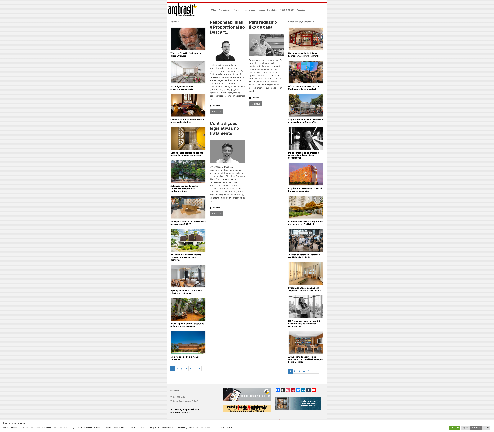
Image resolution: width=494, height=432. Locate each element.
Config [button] (486, 428)
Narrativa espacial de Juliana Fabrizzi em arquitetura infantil (303, 54)
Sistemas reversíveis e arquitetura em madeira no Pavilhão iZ (305, 222)
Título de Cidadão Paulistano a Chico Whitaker (185, 54)
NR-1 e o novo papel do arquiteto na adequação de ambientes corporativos (304, 323)
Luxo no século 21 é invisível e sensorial (185, 358)
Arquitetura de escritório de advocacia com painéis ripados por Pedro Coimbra (305, 359)
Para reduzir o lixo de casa (263, 25)
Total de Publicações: (181, 401)
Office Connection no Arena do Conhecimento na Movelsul (303, 87)
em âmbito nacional (180, 412)
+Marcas (261, 10)
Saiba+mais (476, 428)
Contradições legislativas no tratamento (224, 128)
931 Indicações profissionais (184, 409)
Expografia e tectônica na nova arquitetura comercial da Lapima (304, 289)
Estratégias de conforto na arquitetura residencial (183, 87)
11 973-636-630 (287, 10)
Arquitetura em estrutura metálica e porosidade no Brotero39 (305, 120)
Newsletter (272, 10)
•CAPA (213, 10)
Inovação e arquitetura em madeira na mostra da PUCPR (188, 222)
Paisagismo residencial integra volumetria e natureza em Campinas (185, 257)
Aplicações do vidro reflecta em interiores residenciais (186, 291)
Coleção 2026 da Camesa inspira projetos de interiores (187, 120)
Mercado (216, 106)
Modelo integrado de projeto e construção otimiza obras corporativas (303, 155)
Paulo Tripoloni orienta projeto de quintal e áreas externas (187, 324)
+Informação (249, 10)
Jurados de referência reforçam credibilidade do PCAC (304, 256)
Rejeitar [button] (465, 428)
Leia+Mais (216, 112)
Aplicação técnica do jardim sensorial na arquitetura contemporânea (184, 188)
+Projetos (237, 10)
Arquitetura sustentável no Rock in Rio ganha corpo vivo (305, 189)
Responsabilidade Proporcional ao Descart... (227, 27)
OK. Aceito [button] (455, 428)
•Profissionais (224, 10)
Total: (173, 397)
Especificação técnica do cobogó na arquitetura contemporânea (186, 154)
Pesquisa (301, 10)
